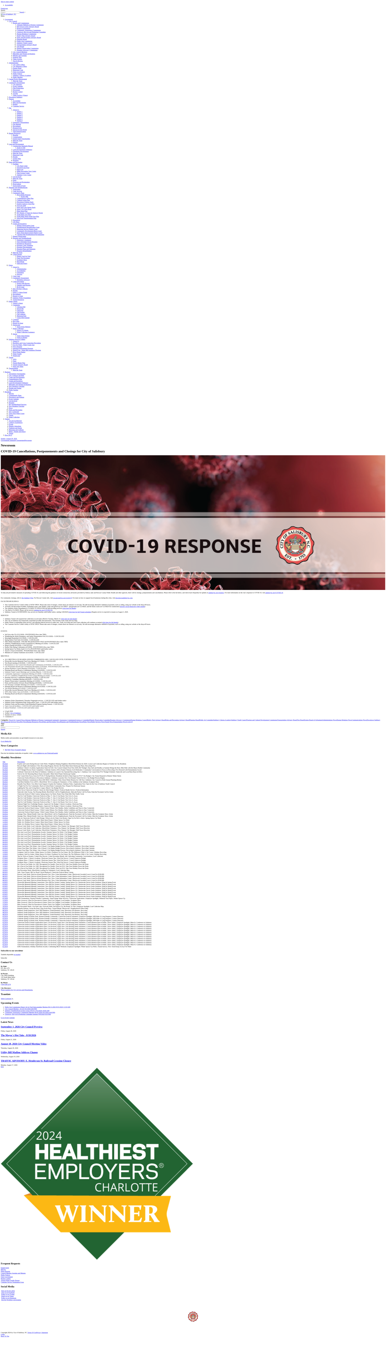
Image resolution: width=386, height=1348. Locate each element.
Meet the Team (17, 81)
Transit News (109, 722)
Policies (15, 142)
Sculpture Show (22, 260)
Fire (10, 108)
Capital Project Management (18, 79)
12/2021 (5, 864)
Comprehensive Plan (15, 379)
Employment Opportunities (21, 139)
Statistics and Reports (23, 285)
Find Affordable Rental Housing (27, 242)
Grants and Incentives (20, 224)
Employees (4, 8)
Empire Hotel (17, 68)
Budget (15, 104)
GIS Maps (16, 222)
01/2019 (5, 946)
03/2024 (5, 818)
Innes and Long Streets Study (26, 207)
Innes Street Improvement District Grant (29, 233)
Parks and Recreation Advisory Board (29, 37)
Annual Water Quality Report (10, 1280)
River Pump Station (19, 352)
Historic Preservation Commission (27, 48)
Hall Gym (20, 169)
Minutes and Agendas (20, 55)
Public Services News (98, 722)
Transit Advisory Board (20, 365)
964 (6, 750)
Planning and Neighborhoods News (71, 722)
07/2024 (5, 804)
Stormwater (16, 325)
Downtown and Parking (16, 397)
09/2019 (5, 908)
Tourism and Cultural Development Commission (262, 720)
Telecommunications (19, 131)
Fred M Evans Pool (23, 168)
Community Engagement (17, 83)
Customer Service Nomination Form (12, 1282)
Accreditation (21, 271)
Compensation (17, 137)
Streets (15, 334)
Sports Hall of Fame (19, 186)
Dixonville (20, 309)
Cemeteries (16, 305)
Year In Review (18, 61)
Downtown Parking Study (25, 202)
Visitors (7, 419)
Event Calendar (18, 86)
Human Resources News (35, 722)
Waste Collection (18, 328)
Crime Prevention (18, 281)
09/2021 (5, 872)
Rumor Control (18, 92)
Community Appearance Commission (29, 30)
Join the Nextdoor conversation (11, 1300)
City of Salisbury (15, 713)
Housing (11, 403)
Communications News (359, 720)
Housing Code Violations (25, 245)
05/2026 (5, 772)
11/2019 (5, 900)
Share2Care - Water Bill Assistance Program (27, 350)
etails (74, 619)
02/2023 (5, 846)
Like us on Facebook (8, 1292)
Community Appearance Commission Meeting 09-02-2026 (30, 1012)
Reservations (17, 184)
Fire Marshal (17, 124)
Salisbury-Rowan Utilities (17, 339)
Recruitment (17, 126)
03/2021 (5, 882)
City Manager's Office (20, 66)
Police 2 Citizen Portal (20, 292)
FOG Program (17, 346)
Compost (16, 319)
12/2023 (5, 820)
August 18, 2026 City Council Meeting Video (23, 1043)
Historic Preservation (19, 236)
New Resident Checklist (16, 406)
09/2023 (5, 826)
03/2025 (5, 794)
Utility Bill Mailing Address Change (19, 1052)
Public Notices (17, 74)
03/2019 (5, 916)
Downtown (16, 220)
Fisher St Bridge (22, 337)
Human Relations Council (139, 720)
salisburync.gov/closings (216, 593)
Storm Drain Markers (23, 327)
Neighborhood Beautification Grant (28, 227)
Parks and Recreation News (51, 722)
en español (17, 954)
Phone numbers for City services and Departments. (17, 990)
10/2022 (5, 856)
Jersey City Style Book (24, 209)
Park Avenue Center (23, 173)
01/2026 (5, 780)
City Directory (17, 84)
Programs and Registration (21, 182)
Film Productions (18, 88)
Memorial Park (21, 316)
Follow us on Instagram (8, 1298)
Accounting (16, 101)
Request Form (17, 128)
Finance (11, 99)
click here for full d (67, 619)
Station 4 (20, 117)
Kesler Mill (24, 196)
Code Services (17, 191)
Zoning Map (17, 158)
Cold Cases (16, 276)
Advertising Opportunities (17, 374)
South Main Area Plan (24, 215)
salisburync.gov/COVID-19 (274, 593)
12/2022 (5, 852)
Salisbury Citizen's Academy (22, 75)
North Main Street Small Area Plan (28, 216)
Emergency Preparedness (21, 122)
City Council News (19, 720)
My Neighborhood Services (17, 404)
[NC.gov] (8, 1331)
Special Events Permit (20, 130)
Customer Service (18, 106)
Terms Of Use (31, 1332)
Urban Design (17, 254)
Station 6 (20, 121)
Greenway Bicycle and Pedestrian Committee (31, 32)
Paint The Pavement (23, 258)
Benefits (15, 135)
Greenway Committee (82, 720)
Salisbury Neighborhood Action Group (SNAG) (27, 1011)
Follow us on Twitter (7, 1294)
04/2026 (5, 774)
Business (7, 372)
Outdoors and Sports (15, 428)
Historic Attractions (15, 426)
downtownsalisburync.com (123, 598)
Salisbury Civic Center (24, 175)
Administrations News (329, 720)
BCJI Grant (20, 287)
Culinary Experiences (16, 422)
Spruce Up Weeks (22, 330)
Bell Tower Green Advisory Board (28, 27)
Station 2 (20, 113)
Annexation (16, 189)
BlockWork (20, 262)
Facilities (15, 164)
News (11, 408)
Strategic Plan (17, 57)
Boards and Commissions (21, 23)
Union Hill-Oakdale (23, 318)
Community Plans (18, 193)
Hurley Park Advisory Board (26, 36)
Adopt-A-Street (18, 303)
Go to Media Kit (6, 741)
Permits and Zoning (15, 388)
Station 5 (20, 119)
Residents (8, 392)
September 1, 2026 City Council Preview (22, 1026)
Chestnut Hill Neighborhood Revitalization (30, 234)
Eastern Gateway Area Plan (25, 204)
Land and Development (16, 144)
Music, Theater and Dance (17, 431)
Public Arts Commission (24, 41)
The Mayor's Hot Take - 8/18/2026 (18, 1035)
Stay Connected (14, 412)
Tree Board (20, 46)
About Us (16, 110)
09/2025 (5, 782)
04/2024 (5, 814)
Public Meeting (18, 77)
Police (11, 265)
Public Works (13, 301)
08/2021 (5, 874)
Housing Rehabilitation (24, 251)
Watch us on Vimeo (7, 1296)
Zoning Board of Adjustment (313, 720)
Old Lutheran (21, 314)
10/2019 (5, 906)
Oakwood (20, 310)
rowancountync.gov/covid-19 (62, 598)
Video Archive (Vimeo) (20, 95)
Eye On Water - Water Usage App (23, 345)
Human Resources (15, 133)
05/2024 (5, 808)
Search (22, 12)
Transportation (13, 368)
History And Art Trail (23, 256)
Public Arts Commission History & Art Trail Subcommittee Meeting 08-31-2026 (37, 1007)
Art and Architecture (15, 421)
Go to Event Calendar (8, 1018)
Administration (13, 63)
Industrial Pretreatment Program (23, 348)
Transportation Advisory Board (27, 45)
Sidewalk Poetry (22, 263)
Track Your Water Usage (16, 413)
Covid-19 (130, 722)
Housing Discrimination (24, 247)
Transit (11, 357)
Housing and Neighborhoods (22, 238)
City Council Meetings (20, 52)
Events (11, 424)
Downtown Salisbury (15, 97)
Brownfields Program (24, 195)
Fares (14, 361)
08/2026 (5, 766)
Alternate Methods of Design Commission (30, 25)
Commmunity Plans (15, 395)
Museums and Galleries (16, 430)
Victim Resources (18, 299)
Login (3, 1334)
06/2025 (5, 788)
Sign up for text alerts (8, 1291)
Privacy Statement (42, 1332)
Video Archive (17, 59)
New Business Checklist (16, 386)
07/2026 (5, 768)
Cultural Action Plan (23, 200)
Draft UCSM (21, 148)
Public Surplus (13, 390)
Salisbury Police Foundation (22, 298)
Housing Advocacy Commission (27, 50)
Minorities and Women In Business (24, 54)
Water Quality (17, 354)
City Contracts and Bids (16, 375)
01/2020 (5, 898)
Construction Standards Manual (23, 146)
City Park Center (22, 166)
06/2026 (5, 770)
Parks (14, 180)
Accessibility (9, 5)
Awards (15, 93)
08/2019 (5, 910)
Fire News (23, 722)
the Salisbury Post (27, 598)
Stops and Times (18, 366)
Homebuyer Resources (24, 243)
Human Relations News (344, 720)
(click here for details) (69, 608)
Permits (15, 157)
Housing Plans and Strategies (26, 249)
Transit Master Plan (19, 363)
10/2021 (5, 870)
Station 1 (20, 111)
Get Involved (17, 177)
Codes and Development (17, 377)
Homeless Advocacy (23, 280)
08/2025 (5, 784)
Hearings (16, 160)
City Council (13, 21)
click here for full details (110, 622)
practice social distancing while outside (132, 606)
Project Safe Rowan (23, 283)
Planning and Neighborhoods (18, 187)
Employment (5, 1268)
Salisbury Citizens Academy (222, 720)
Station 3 (20, 115)
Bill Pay (11, 393)
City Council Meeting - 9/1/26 (21, 1009)
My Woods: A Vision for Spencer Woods (30, 213)
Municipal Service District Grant (27, 229)
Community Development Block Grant (29, 231)
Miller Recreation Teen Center (26, 171)
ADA (14, 359)
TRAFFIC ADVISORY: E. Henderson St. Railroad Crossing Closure (36, 1060)
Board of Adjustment (23, 28)
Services (19, 274)
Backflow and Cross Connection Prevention (27, 343)
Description (21, 762)
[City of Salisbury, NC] (8, 14)
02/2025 (5, 796)
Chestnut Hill (21, 307)
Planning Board (22, 39)
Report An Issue (18, 323)
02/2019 (5, 922)
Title (4, 762)
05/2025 (5, 790)
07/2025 (5, 786)
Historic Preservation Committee (99, 720)
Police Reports (5, 1271)
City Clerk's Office (19, 64)
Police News (87, 722)
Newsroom (16, 90)
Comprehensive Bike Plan (25, 198)
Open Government (19, 72)
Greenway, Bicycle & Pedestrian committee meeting (28, 1014)
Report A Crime (18, 296)
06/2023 (5, 832)
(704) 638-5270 (6, 984)
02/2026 (5, 778)
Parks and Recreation (15, 162)
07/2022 (5, 858)
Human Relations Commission (26, 34)
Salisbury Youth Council (24, 43)
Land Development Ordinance (22, 149)
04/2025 (5, 792)
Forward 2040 (21, 205)
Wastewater (16, 356)
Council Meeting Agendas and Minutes (13, 1273)
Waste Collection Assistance (26, 332)
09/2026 (5, 764)
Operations (20, 272)
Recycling (16, 321)
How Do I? (8, 435)
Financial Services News (12, 722)
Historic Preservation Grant (25, 225)
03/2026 (5, 776)
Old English (21, 312)
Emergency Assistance (24, 240)
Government (9, 19)
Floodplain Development (21, 151)
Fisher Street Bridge (23, 336)
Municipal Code (18, 70)
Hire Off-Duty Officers (20, 289)
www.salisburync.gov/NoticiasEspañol (45, 753)
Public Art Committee (206, 720)
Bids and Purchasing (19, 102)
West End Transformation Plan (26, 218)
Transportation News (120, 722)
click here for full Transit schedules (80, 612)
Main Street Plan (22, 211)
